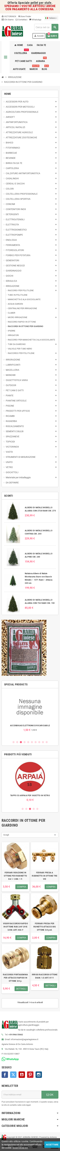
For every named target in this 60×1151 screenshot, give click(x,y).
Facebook (5, 1074)
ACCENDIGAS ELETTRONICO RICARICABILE (30, 725)
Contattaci (22, 19)
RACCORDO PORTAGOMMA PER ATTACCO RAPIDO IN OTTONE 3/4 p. (15, 977)
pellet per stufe (41, 3)
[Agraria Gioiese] (13, 31)
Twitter (13, 1074)
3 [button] (21, 742)
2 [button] (17, 742)
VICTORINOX (9, 16)
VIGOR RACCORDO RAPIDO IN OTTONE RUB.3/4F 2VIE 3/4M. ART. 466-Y (15, 926)
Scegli (6, 835)
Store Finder (24, 16)
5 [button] (28, 742)
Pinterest (30, 1074)
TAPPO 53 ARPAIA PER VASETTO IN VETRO (30, 795)
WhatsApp (35, 19)
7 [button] (36, 742)
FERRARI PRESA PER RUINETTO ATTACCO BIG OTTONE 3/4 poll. (44, 926)
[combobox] (46, 27)
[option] (30, 711)
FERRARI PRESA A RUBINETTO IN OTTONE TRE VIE (44, 876)
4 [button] (25, 742)
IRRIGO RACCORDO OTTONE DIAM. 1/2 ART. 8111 (44, 976)
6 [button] (32, 742)
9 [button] (43, 742)
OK (51, 1094)
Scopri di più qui (20, 1148)
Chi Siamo (9, 19)
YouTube (22, 1074)
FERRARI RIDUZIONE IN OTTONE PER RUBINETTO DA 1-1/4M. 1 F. (15, 876)
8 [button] (39, 742)
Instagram (39, 1074)
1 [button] (13, 742)
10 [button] (47, 742)
